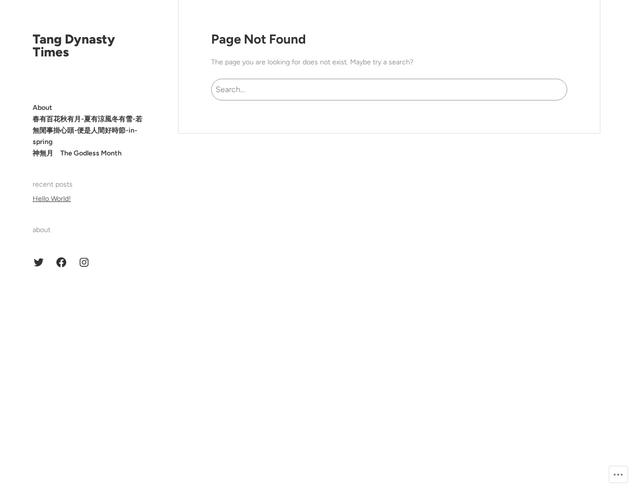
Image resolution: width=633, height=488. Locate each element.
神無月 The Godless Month (77, 153)
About (42, 107)
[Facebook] (61, 262)
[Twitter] (39, 262)
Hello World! (52, 199)
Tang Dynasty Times (74, 45)
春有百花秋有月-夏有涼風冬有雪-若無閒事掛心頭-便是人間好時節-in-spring (87, 130)
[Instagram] (84, 262)
